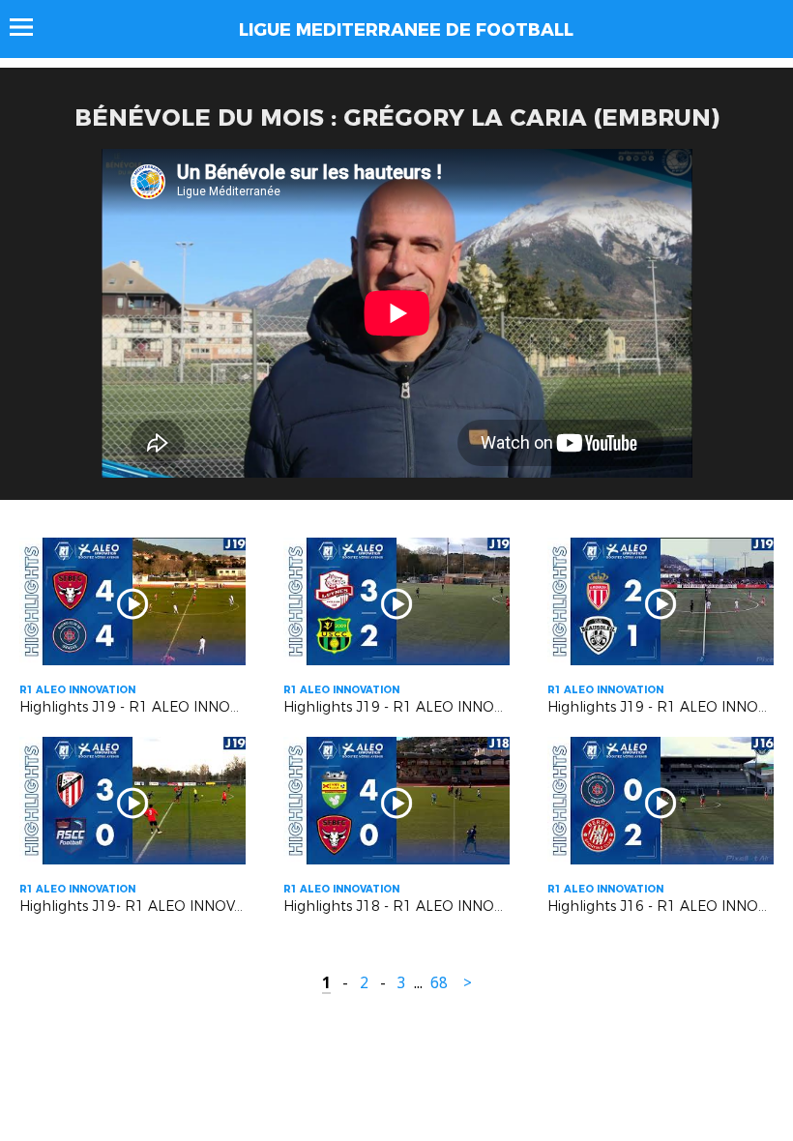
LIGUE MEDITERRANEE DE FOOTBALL (406, 30)
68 (439, 983)
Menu (30, 27)
